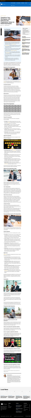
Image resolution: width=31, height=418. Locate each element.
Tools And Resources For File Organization (26, 32)
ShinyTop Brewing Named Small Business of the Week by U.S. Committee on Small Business (26, 46)
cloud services (14, 150)
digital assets (5, 270)
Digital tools (5, 254)
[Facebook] (25, 0)
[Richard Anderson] (5, 378)
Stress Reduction (7, 45)
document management (14, 50)
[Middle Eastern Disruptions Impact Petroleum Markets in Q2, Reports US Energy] (11, 393)
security (9, 122)
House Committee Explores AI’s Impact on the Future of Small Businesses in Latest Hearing (25, 54)
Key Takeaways (24, 29)
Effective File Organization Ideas (26, 31)
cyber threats (5, 163)
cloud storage (7, 52)
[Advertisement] (15, 11)
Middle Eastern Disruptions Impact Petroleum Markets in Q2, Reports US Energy (26, 43)
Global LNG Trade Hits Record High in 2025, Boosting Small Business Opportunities (26, 40)
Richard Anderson (7, 25)
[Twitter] (28, 0)
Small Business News (24, 38)
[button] (29, 4)
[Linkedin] (27, 0)
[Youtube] (29, 0)
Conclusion (24, 33)
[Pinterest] (1, 31)
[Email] (1, 34)
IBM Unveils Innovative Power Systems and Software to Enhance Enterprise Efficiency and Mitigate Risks (26, 50)
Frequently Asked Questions (26, 34)
